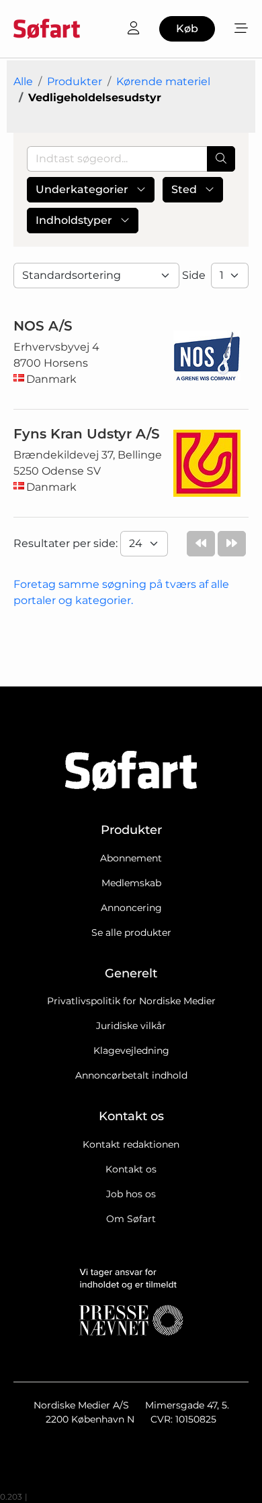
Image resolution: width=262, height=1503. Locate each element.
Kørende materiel (163, 81)
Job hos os (131, 1194)
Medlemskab (131, 883)
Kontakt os (131, 1169)
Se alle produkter (131, 932)
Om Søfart (131, 1219)
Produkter (74, 81)
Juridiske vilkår (131, 1026)
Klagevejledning (131, 1050)
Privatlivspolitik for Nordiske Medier (131, 1001)
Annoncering (131, 908)
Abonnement (131, 858)
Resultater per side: (66, 543)
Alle (23, 81)
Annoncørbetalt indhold (131, 1075)
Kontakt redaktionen (131, 1144)
